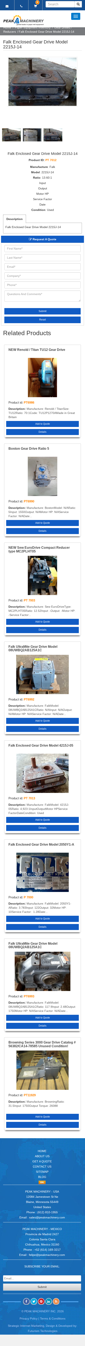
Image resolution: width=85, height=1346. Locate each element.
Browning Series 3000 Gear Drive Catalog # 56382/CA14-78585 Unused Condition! (42, 1044)
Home (7, 27)
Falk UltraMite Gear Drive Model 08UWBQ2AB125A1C (32, 648)
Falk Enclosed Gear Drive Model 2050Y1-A (41, 844)
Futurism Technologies (42, 1331)
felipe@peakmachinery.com (47, 1254)
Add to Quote (42, 423)
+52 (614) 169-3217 (47, 1249)
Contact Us (42, 1166)
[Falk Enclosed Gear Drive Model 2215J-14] (42, 82)
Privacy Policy (29, 1318)
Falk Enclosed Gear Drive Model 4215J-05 (40, 745)
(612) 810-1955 (47, 1212)
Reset (42, 319)
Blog (42, 1177)
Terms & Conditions (52, 1318)
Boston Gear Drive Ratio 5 (28, 448)
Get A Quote (42, 1161)
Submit (42, 311)
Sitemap (42, 1171)
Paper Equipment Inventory (33, 27)
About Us (42, 1156)
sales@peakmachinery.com (47, 1217)
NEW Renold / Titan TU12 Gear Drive (36, 349)
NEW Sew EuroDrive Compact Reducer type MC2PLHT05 (39, 549)
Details (42, 431)
